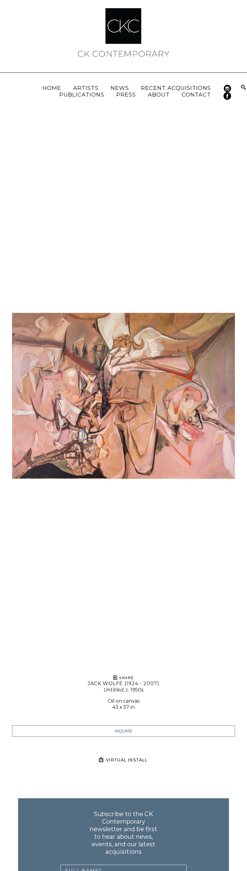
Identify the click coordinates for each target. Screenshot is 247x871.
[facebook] (227, 96)
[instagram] (227, 88)
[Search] (243, 87)
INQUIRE (123, 731)
